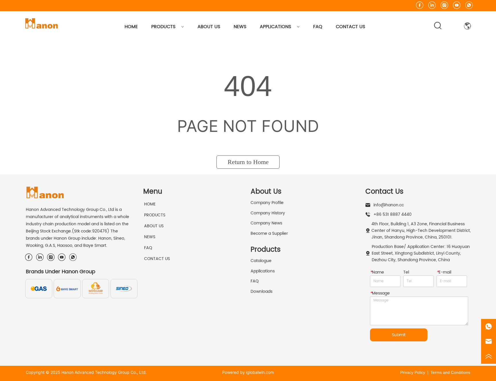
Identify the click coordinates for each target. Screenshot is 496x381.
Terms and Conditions (450, 372)
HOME (131, 26)
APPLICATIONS (275, 26)
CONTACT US (350, 26)
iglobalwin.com (260, 372)
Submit (399, 335)
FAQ (317, 26)
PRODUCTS (163, 26)
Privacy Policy (412, 372)
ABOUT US (208, 26)
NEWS (240, 26)
